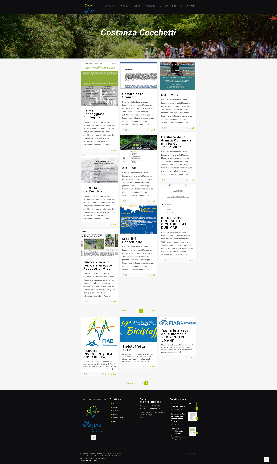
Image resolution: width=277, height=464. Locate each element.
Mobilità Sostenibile (132, 240)
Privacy (88, 461)
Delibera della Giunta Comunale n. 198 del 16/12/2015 (176, 142)
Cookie (82, 461)
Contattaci (116, 421)
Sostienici (116, 411)
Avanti (153, 311)
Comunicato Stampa (133, 95)
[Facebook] (188, 453)
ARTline (129, 168)
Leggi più (113, 150)
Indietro (124, 311)
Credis (95, 461)
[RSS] (191, 453)
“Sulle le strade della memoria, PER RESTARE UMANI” (175, 335)
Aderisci (115, 414)
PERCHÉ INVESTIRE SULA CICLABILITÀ (98, 354)
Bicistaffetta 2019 (133, 348)
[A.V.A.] (88, 7)
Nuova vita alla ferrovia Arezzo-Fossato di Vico (98, 265)
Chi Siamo (116, 407)
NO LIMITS (170, 95)
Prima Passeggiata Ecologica (94, 114)
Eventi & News (118, 418)
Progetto (116, 404)
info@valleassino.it (153, 408)
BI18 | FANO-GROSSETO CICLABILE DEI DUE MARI (173, 222)
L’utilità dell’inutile (93, 189)
